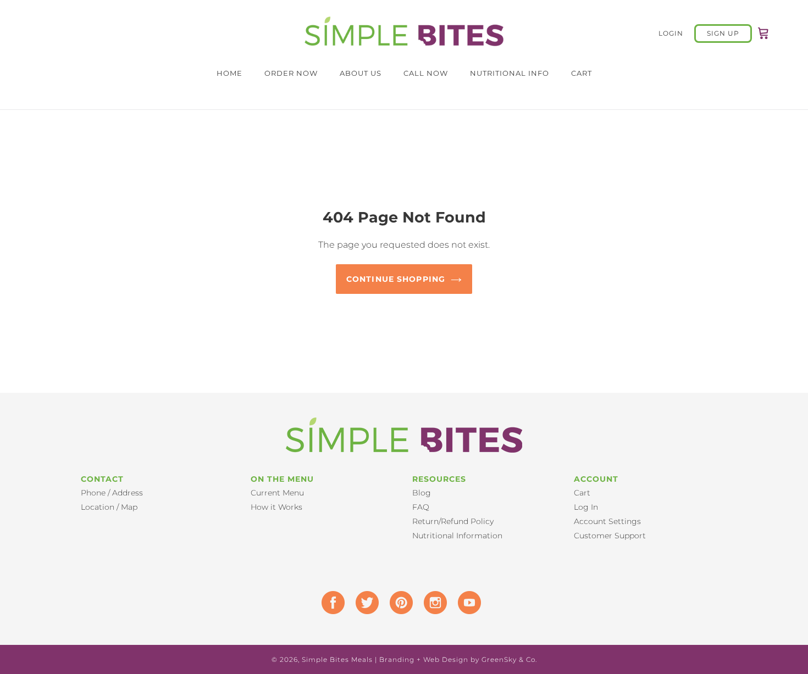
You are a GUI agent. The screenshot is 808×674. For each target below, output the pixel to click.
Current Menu (277, 493)
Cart (582, 493)
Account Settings (607, 521)
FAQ (420, 507)
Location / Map (109, 507)
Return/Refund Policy (453, 521)
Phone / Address (112, 493)
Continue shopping (395, 279)
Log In (586, 507)
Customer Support (610, 536)
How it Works (276, 507)
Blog (421, 493)
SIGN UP (723, 33)
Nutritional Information (457, 536)
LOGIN (676, 33)
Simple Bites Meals (337, 659)
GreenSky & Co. (509, 659)
